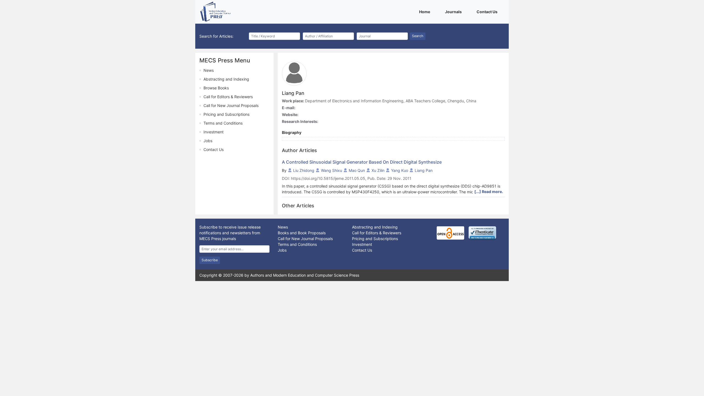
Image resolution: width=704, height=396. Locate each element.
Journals (454, 11)
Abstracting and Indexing (226, 79)
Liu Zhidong (303, 170)
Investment (214, 132)
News (209, 70)
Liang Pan (424, 170)
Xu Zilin (378, 170)
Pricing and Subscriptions (226, 114)
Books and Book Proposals (302, 232)
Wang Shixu (331, 170)
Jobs (208, 140)
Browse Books (216, 88)
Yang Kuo (399, 170)
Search (417, 36)
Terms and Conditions (223, 123)
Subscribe (210, 260)
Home (425, 11)
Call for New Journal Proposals (231, 105)
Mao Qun (357, 170)
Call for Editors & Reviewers (228, 96)
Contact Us (488, 11)
